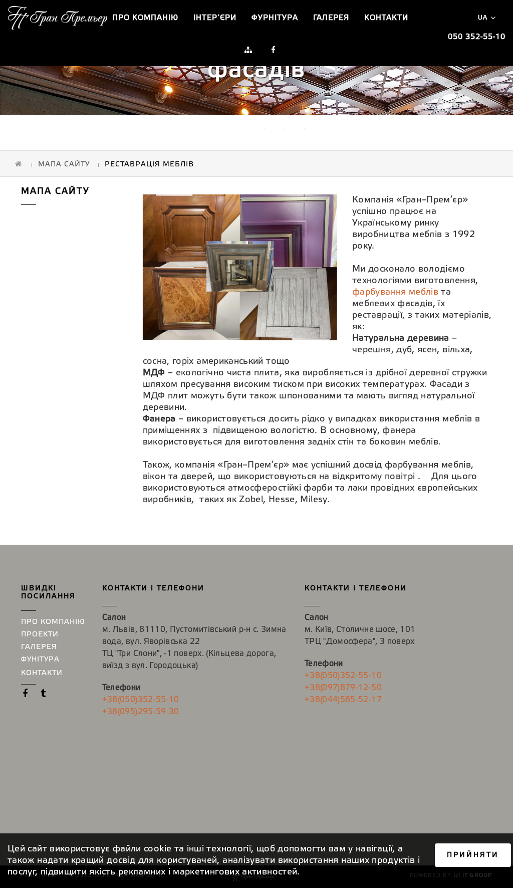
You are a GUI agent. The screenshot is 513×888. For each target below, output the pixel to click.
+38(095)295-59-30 (140, 712)
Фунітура (40, 659)
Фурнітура (274, 18)
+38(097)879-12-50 (343, 688)
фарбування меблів (395, 292)
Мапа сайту (64, 164)
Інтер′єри (214, 18)
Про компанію (145, 18)
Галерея (331, 18)
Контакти (386, 18)
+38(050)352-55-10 (140, 700)
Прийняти (473, 855)
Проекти (40, 634)
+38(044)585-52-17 (343, 700)
